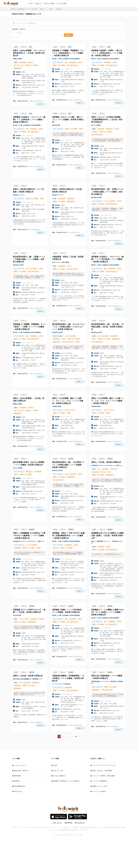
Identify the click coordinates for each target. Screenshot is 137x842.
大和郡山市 (59, 9)
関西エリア (43, 9)
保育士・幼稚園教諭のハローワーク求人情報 (25, 9)
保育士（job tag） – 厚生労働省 (102, 770)
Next (76, 736)
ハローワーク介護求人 (99, 791)
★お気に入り (40, 104)
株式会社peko (80, 823)
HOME (30, 3)
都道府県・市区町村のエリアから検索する (66, 781)
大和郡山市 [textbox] (18, 33)
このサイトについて (20, 765)
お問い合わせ (18, 791)
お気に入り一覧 (58, 770)
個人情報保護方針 (19, 786)
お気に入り (38, 3)
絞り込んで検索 (49, 3)
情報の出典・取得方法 (21, 770)
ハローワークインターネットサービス (104, 765)
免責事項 (16, 781)
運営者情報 (17, 776)
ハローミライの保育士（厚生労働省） (104, 776)
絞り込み (68, 35)
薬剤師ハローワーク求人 (100, 786)
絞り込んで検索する (59, 776)
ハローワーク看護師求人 (100, 781)
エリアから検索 (61, 3)
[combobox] (68, 33)
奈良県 (51, 9)
